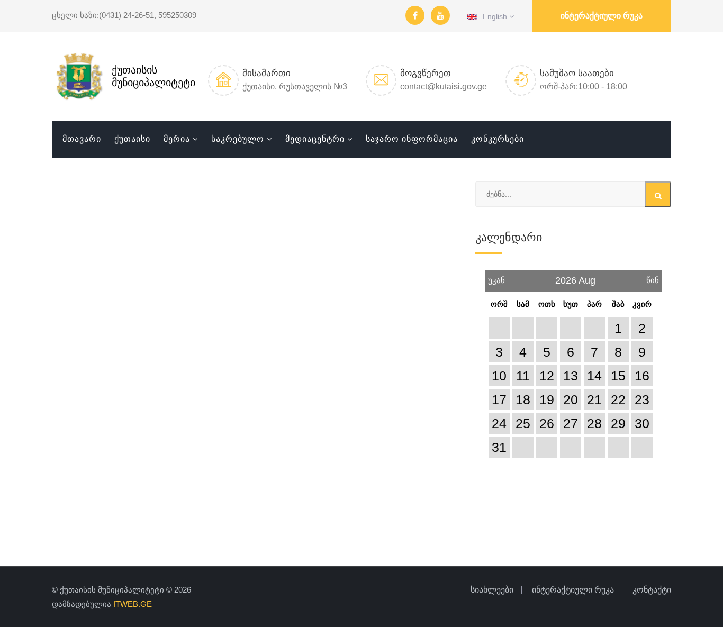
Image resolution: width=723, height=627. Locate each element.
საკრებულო (237, 138)
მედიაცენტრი (315, 138)
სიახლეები (492, 589)
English (493, 16)
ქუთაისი (132, 138)
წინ (652, 277)
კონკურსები (497, 138)
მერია (177, 138)
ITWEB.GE (132, 603)
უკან (496, 277)
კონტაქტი (651, 589)
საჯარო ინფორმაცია (412, 138)
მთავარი (81, 138)
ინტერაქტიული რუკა (602, 15)
